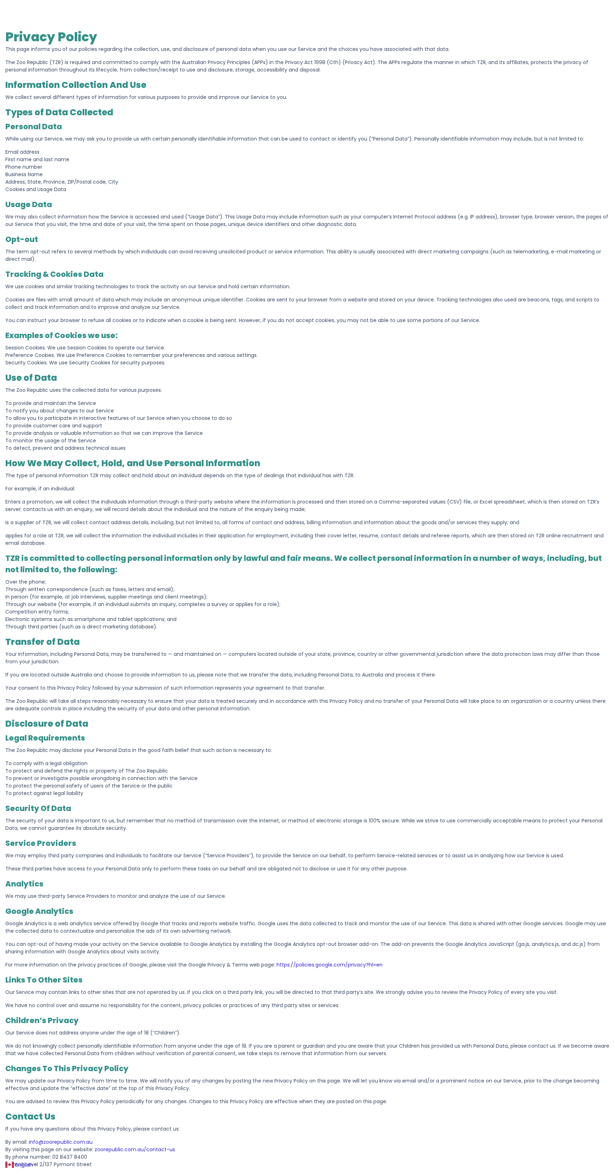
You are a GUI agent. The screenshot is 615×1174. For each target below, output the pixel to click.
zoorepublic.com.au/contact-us (135, 1149)
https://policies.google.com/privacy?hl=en (330, 964)
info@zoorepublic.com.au (61, 1142)
